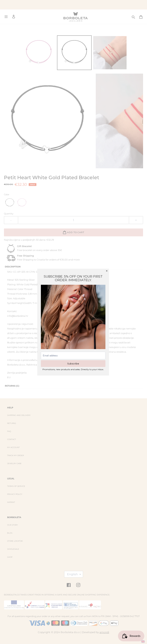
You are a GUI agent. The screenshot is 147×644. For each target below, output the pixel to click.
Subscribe (73, 363)
